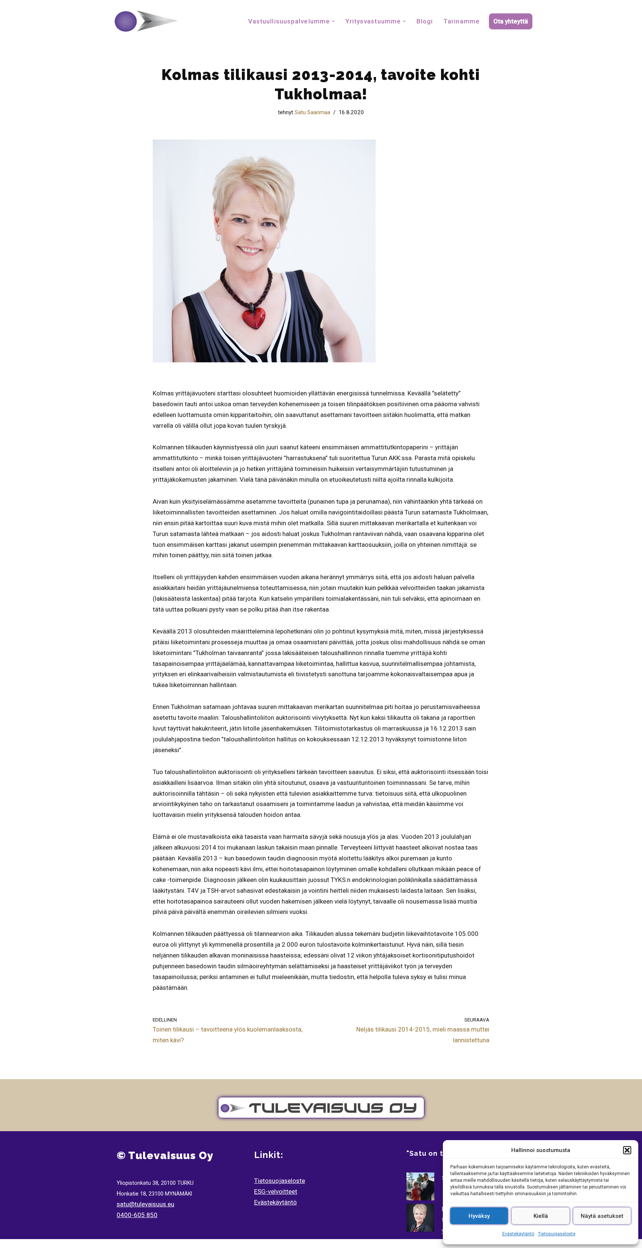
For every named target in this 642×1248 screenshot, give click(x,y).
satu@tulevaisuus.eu (145, 1204)
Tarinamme (461, 21)
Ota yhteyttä (510, 21)
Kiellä (541, 1216)
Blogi (424, 21)
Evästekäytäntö (518, 1233)
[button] (627, 1150)
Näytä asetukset (602, 1216)
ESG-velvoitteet (275, 1191)
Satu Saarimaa (312, 112)
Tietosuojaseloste (556, 1233)
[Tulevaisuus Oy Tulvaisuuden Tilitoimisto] (146, 21)
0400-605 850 (137, 1215)
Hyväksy (479, 1216)
